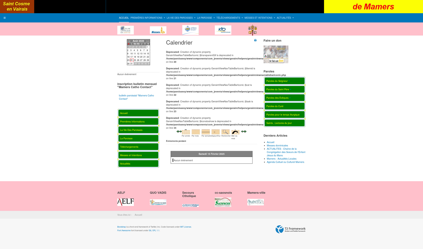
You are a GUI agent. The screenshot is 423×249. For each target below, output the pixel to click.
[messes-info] (158, 27)
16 (128, 56)
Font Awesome (124, 230)
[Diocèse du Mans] (125, 27)
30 (128, 63)
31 (131, 63)
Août (135, 40)
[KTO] (223, 27)
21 (144, 56)
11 (135, 53)
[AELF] (125, 199)
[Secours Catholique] (190, 202)
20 (141, 56)
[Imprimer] (255, 40)
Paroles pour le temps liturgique (283, 114)
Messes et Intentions (259, 17)
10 (131, 53)
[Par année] (186, 131)
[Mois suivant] (245, 131)
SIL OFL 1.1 (154, 230)
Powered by (291, 229)
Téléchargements (228, 17)
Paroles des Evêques (277, 97)
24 (131, 59)
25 (135, 60)
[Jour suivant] (242, 131)
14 (144, 53)
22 (148, 56)
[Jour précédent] (181, 131)
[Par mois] (196, 131)
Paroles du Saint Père (277, 89)
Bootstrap (121, 226)
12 (138, 53)
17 (131, 56)
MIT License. (186, 226)
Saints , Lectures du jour (279, 123)
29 (148, 60)
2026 (141, 40)
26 (138, 60)
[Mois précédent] (178, 131)
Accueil (124, 17)
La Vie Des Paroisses (180, 17)
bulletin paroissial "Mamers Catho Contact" (136, 97)
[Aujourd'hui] (216, 131)
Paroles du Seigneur (277, 81)
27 (141, 60)
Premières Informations (147, 17)
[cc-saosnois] (223, 199)
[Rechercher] (225, 131)
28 (144, 60)
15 (148, 53)
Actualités (284, 17)
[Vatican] (252, 27)
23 (128, 60)
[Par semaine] (206, 131)
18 (135, 56)
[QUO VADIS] (158, 199)
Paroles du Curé (274, 106)
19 (138, 56)
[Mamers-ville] (255, 199)
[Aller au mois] (235, 131)
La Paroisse (205, 17)
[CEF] (190, 27)
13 (141, 53)
